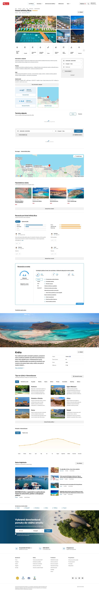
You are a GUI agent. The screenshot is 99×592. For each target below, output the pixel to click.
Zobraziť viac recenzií (49, 258)
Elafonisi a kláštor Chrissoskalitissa (19, 202)
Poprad (64, 507)
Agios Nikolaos (71, 386)
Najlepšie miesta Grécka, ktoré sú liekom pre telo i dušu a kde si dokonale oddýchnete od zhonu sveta (71, 492)
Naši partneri (70, 565)
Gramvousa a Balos (37, 201)
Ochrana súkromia (54, 561)
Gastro (45, 381)
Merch (52, 571)
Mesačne (80, 114)
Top (17, 381)
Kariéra (16, 563)
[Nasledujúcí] (84, 50)
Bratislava (37, 507)
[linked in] (76, 578)
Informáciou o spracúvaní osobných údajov (23, 535)
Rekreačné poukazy (54, 565)
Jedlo (38, 283)
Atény (68, 398)
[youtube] (82, 578)
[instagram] (79, 578)
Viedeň (18, 507)
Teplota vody (25, 432)
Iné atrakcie (64, 381)
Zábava (78, 381)
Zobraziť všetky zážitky (49, 422)
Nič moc (18, 230)
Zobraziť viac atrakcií (49, 208)
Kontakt (16, 567)
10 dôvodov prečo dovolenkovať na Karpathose (71, 484)
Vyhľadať (72, 75)
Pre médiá (70, 563)
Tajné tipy (72, 381)
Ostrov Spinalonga (72, 201)
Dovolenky (39, 3)
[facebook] (73, 578)
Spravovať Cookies (80, 586)
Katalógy (52, 569)
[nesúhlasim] (19, 243)
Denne (73, 114)
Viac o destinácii (19, 368)
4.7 (29, 12)
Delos (33, 410)
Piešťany (55, 507)
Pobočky (17, 561)
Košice (46, 507)
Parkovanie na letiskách (37, 563)
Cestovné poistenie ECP (38, 559)
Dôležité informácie (54, 559)
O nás (16, 559)
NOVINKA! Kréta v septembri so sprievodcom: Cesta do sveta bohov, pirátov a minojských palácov (30, 493)
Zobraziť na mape (78, 376)
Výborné (18, 224)
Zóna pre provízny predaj (73, 559)
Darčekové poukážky (37, 561)
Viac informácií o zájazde (37, 84)
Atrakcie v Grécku (37, 398)
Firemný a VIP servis (37, 565)
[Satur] (6, 3)
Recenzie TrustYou (26, 105)
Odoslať (48, 530)
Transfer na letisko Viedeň (38, 567)
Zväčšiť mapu (79, 156)
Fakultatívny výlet (24, 381)
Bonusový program (54, 563)
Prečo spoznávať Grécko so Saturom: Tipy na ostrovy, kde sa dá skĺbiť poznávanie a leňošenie (71, 477)
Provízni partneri (71, 561)
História (39, 381)
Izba (38, 285)
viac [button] (22, 240)
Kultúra (51, 381)
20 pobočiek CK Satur (25, 548)
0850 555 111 (46, 548)
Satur (68, 3)
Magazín (16, 565)
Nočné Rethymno (54, 201)
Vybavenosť (39, 288)
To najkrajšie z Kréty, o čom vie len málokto (70, 469)
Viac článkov (79, 463)
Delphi (69, 410)
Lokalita (38, 281)
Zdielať (81, 12)
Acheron (34, 386)
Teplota (17, 432)
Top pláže (33, 381)
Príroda (57, 381)
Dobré (18, 228)
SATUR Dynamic (54, 567)
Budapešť (27, 507)
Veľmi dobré (19, 226)
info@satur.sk (70, 548)
